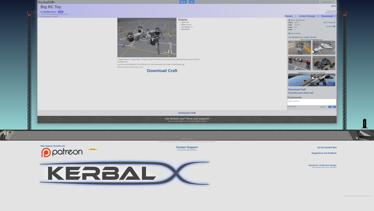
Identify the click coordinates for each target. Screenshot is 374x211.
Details (289, 16)
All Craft (313, 37)
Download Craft (162, 70)
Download (327, 16)
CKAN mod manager (328, 165)
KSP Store (333, 167)
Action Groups (307, 16)
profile (306, 37)
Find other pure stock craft (300, 92)
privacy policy (192, 150)
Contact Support (187, 147)
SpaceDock (313, 165)
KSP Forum (325, 167)
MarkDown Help (291, 106)
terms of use (182, 150)
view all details (295, 33)
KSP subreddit (316, 167)
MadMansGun (49, 11)
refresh (323, 107)
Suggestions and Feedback (324, 153)
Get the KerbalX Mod (327, 147)
